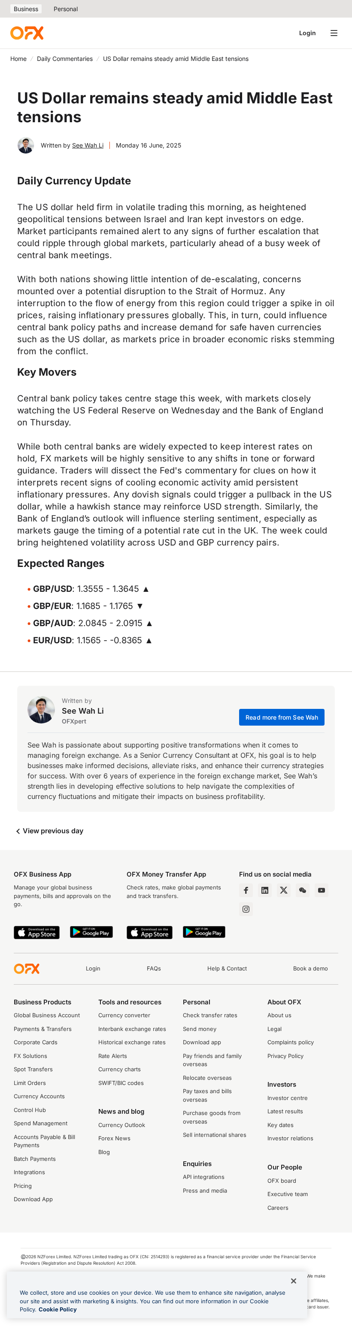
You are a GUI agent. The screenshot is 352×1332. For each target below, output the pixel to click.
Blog (104, 1151)
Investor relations (290, 1138)
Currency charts (119, 1069)
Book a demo (310, 968)
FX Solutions (30, 1055)
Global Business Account (47, 1015)
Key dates (280, 1124)
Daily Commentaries (65, 58)
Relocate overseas (207, 1077)
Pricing (23, 1185)
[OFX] (26, 33)
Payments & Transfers (43, 1028)
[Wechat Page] (303, 890)
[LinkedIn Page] (265, 890)
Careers (277, 1207)
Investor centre (287, 1097)
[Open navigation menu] (334, 33)
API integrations (204, 1176)
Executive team (287, 1193)
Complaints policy (290, 1042)
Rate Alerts (112, 1055)
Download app (202, 1042)
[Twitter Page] (284, 890)
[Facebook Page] (246, 890)
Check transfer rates (210, 1015)
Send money (199, 1028)
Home (18, 58)
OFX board (281, 1180)
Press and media (205, 1190)
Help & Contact (227, 968)
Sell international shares (214, 1134)
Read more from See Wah (282, 717)
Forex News (114, 1138)
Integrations (29, 1172)
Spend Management (40, 1123)
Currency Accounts (39, 1096)
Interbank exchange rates (132, 1028)
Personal (66, 8)
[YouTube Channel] (321, 890)
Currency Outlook (121, 1124)
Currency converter (124, 1015)
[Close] (293, 1281)
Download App (33, 1199)
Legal (274, 1028)
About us (279, 1015)
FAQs (154, 968)
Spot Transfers (33, 1069)
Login (307, 32)
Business (26, 8)
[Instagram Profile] (246, 909)
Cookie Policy (58, 1309)
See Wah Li (87, 145)
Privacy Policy (285, 1055)
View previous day (52, 830)
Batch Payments (35, 1158)
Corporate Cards (36, 1042)
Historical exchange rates (132, 1042)
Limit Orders (30, 1082)
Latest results (285, 1111)
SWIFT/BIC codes (121, 1082)
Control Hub (30, 1109)
